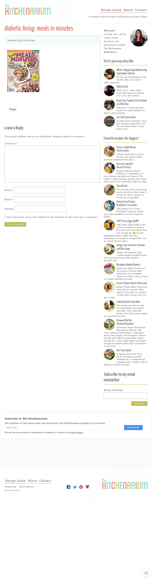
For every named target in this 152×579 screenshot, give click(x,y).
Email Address (113, 390)
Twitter (74, 487)
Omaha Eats (10, 486)
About (128, 10)
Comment (11, 143)
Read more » (111, 52)
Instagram (87, 487)
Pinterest (81, 487)
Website (9, 209)
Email (8, 199)
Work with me (26, 486)
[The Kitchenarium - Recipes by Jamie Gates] (27, 9)
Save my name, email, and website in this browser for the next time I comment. (52, 217)
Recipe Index (111, 10)
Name (8, 190)
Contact (141, 10)
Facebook (68, 487)
